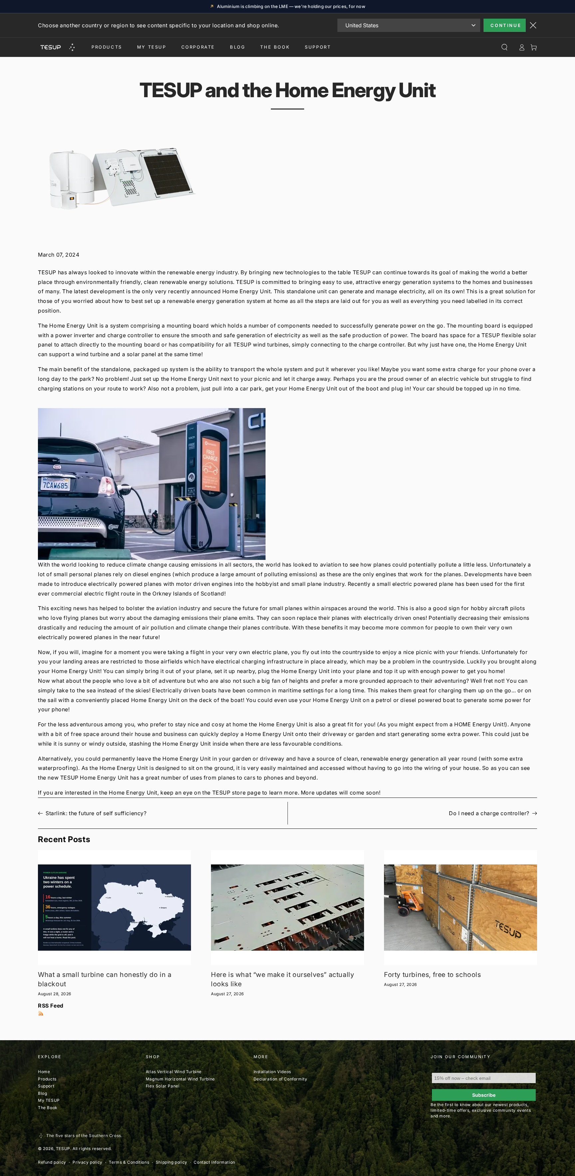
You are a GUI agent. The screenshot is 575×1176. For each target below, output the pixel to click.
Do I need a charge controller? (489, 813)
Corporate (198, 47)
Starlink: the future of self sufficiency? (96, 813)
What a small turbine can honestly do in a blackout (105, 979)
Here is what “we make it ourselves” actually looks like (282, 979)
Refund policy (52, 1162)
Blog (237, 47)
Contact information (214, 1162)
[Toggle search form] (504, 47)
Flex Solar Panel (163, 1085)
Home (44, 1071)
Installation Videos (272, 1071)
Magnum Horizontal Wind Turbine (181, 1078)
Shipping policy (171, 1162)
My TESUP (49, 1100)
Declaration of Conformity (280, 1078)
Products (107, 47)
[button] (287, 484)
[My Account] (521, 47)
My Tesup (151, 47)
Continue (505, 25)
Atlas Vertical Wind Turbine (174, 1071)
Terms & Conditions (129, 1162)
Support (318, 47)
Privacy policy (87, 1162)
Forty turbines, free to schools (432, 975)
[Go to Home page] (57, 47)
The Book (275, 47)
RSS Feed (51, 1005)
